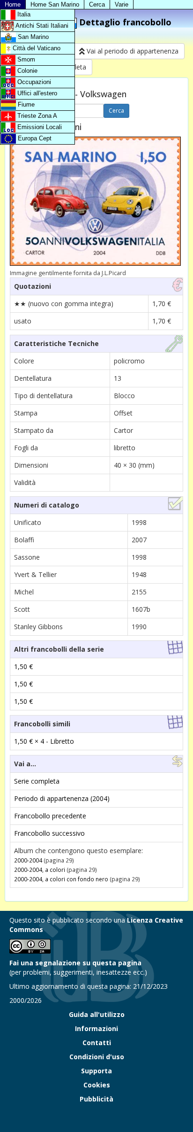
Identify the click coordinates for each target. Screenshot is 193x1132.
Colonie (26, 70)
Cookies (96, 1084)
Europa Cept (34, 138)
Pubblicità (96, 1098)
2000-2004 (28, 860)
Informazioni (96, 1028)
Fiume (25, 104)
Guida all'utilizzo (97, 1014)
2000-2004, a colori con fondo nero (61, 879)
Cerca (97, 4)
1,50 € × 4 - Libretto (44, 741)
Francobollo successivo (49, 833)
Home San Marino (54, 4)
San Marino (32, 36)
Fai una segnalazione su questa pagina (75, 962)
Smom (25, 59)
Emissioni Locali (38, 127)
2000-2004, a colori (39, 869)
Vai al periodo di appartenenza (131, 50)
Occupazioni (33, 81)
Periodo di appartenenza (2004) (62, 798)
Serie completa (36, 781)
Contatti (96, 1042)
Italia (22, 14)
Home (13, 4)
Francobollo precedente (50, 815)
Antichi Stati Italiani (41, 25)
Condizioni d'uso (96, 1056)
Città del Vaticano (35, 48)
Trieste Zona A (36, 115)
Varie (121, 4)
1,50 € (23, 666)
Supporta (96, 1070)
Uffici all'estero (36, 93)
